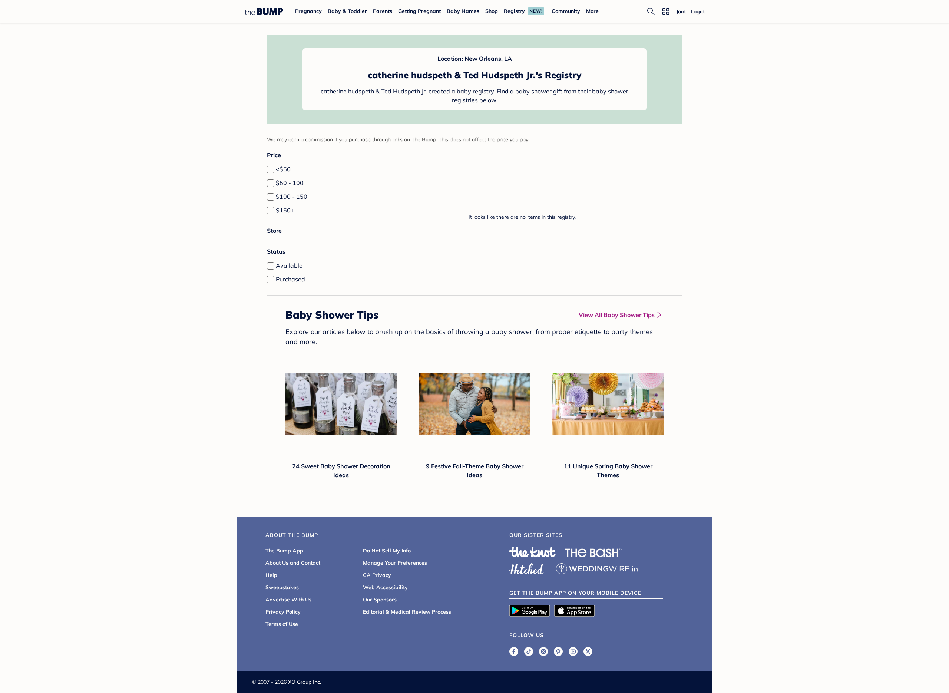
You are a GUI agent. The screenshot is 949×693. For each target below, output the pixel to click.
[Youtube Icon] (573, 651)
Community (566, 11)
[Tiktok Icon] (528, 651)
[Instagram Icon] (543, 651)
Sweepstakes (282, 587)
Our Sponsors (380, 599)
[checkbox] (270, 169)
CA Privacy (377, 575)
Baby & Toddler (347, 11)
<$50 (283, 169)
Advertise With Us (288, 599)
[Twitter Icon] (587, 651)
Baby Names (463, 11)
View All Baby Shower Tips (617, 315)
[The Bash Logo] (594, 552)
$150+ (285, 210)
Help (271, 575)
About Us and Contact (292, 563)
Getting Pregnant (419, 11)
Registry (514, 11)
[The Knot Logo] (532, 552)
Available (289, 265)
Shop (491, 11)
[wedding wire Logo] (597, 567)
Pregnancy (308, 11)
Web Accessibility (385, 587)
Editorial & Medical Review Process (407, 611)
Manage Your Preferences (395, 563)
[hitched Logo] (526, 567)
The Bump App (284, 550)
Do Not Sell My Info (387, 550)
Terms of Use (281, 624)
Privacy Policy (283, 611)
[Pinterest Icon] (558, 651)
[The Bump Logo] (264, 11)
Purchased (290, 279)
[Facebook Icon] (513, 651)
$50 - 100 (290, 183)
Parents (382, 11)
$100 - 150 (291, 196)
